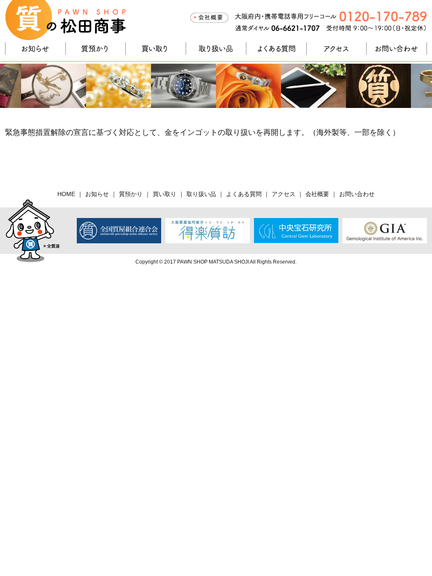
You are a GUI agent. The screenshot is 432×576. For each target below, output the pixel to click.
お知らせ (35, 48)
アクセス (337, 48)
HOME (66, 194)
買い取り (156, 48)
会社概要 (209, 18)
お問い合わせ (397, 48)
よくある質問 (276, 48)
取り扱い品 (216, 48)
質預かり (96, 48)
